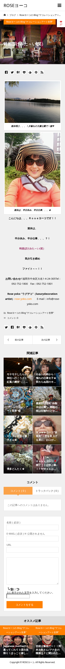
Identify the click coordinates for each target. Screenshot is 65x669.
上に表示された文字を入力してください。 (30, 592)
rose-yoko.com (23, 299)
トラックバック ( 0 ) (47, 490)
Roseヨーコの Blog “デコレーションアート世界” (29, 21)
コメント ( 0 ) (18, 490)
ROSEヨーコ (16, 5)
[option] (16, 641)
